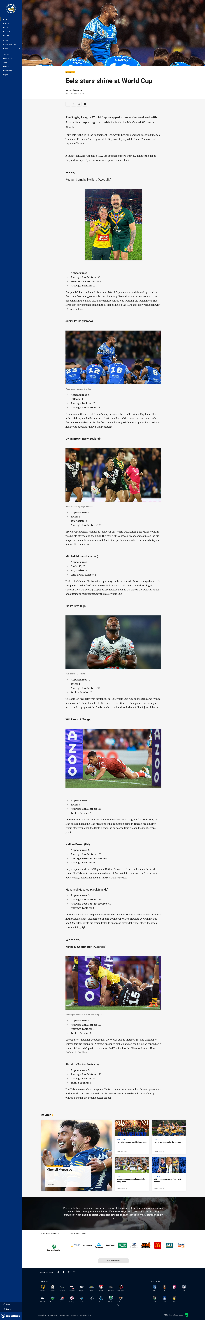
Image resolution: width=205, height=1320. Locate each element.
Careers (62, 1315)
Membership (8, 58)
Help (67, 1315)
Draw (5, 27)
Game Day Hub (10, 44)
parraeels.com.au (73, 90)
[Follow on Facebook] (64, 1272)
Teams (6, 36)
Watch (6, 23)
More (5, 48)
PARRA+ (6, 66)
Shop (5, 62)
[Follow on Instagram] (74, 1272)
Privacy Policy (52, 1315)
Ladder (6, 32)
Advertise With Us (85, 1315)
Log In (9, 1309)
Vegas (5, 75)
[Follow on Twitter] (69, 1272)
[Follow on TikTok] (58, 1272)
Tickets (6, 54)
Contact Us (74, 1315)
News (5, 19)
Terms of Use (42, 1315)
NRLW (5, 40)
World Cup (70, 72)
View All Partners (113, 1261)
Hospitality (7, 70)
